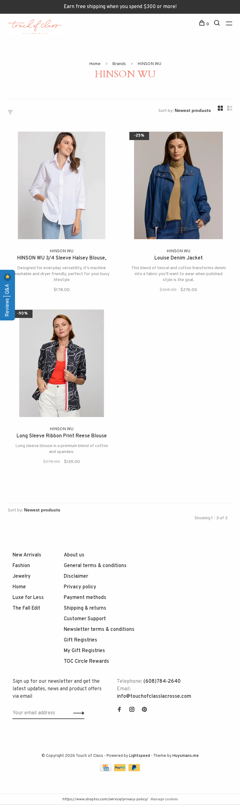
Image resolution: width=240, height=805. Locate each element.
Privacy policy (80, 587)
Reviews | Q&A (7, 300)
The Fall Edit (26, 608)
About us (74, 555)
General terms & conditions (95, 566)
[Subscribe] (77, 713)
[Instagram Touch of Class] (131, 710)
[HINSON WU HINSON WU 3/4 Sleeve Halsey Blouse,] (61, 187)
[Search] (217, 24)
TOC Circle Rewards (86, 661)
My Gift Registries (84, 651)
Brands (119, 64)
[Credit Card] (106, 770)
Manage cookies (164, 799)
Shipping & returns (85, 608)
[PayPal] (120, 770)
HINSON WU (149, 64)
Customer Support (85, 619)
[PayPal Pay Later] (134, 770)
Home (95, 64)
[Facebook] (119, 710)
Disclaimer (76, 576)
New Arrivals (26, 555)
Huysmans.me (185, 755)
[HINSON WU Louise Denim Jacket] (178, 187)
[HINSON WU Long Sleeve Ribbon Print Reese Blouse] (61, 364)
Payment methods (85, 598)
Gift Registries (80, 640)
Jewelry (21, 576)
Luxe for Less (28, 598)
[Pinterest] (144, 710)
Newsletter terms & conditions (99, 629)
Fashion (21, 566)
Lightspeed (139, 755)
